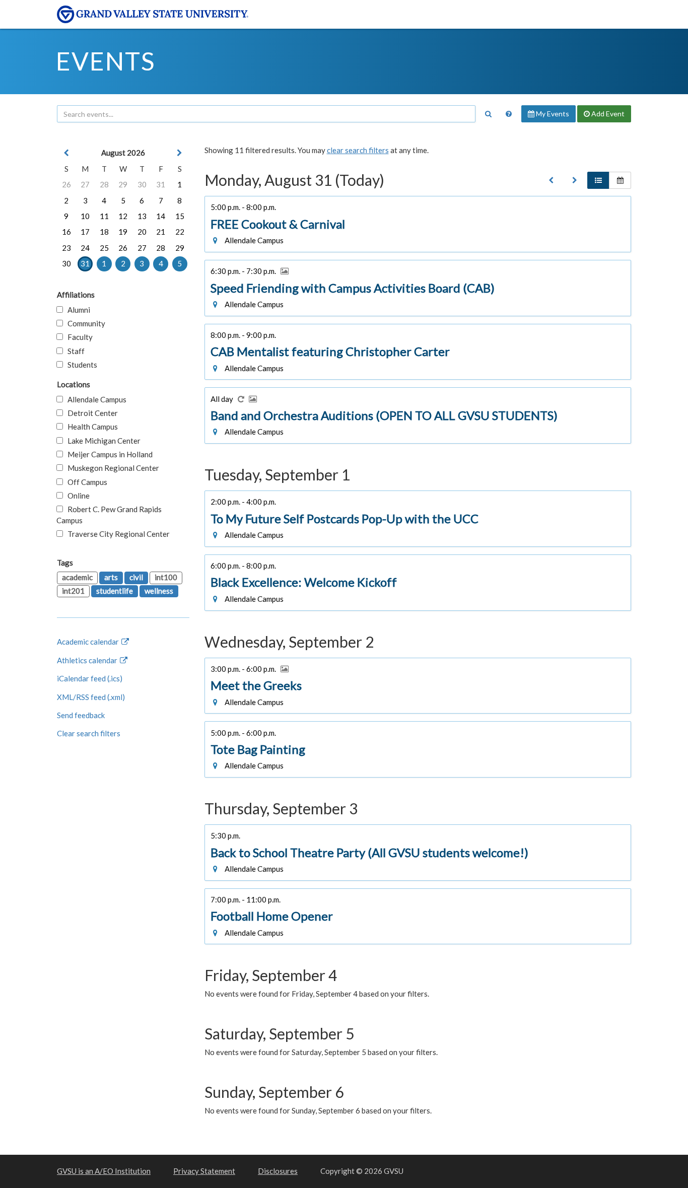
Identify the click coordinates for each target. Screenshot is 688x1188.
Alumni (76, 309)
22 (179, 231)
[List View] (598, 180)
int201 (73, 590)
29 (122, 184)
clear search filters (358, 150)
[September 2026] (575, 180)
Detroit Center (90, 412)
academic (77, 577)
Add (607, 113)
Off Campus (85, 481)
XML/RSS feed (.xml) (91, 697)
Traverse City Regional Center (116, 533)
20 (142, 231)
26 (66, 184)
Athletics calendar (88, 660)
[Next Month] (179, 153)
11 (104, 216)
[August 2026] (551, 180)
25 (104, 247)
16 (66, 231)
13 (142, 216)
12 (122, 216)
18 (104, 231)
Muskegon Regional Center (111, 467)
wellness (159, 590)
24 (85, 247)
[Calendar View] (620, 180)
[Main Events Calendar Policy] (509, 113)
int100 (166, 577)
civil (136, 577)
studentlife (114, 590)
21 (160, 231)
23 (66, 247)
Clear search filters (88, 733)
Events (105, 61)
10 (85, 216)
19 (122, 231)
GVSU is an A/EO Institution (104, 1170)
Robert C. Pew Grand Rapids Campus (109, 514)
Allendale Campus (94, 399)
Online (76, 495)
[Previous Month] (66, 153)
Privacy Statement (204, 1170)
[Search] (488, 113)
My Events (551, 113)
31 (160, 184)
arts (111, 577)
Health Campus (90, 426)
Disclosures (278, 1170)
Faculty (78, 336)
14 (160, 216)
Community (84, 323)
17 (85, 231)
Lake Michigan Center (102, 440)
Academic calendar (88, 641)
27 (85, 184)
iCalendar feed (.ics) (89, 678)
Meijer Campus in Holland (108, 454)
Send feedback (81, 715)
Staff (74, 351)
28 (104, 184)
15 (179, 216)
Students (80, 364)
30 (142, 184)
